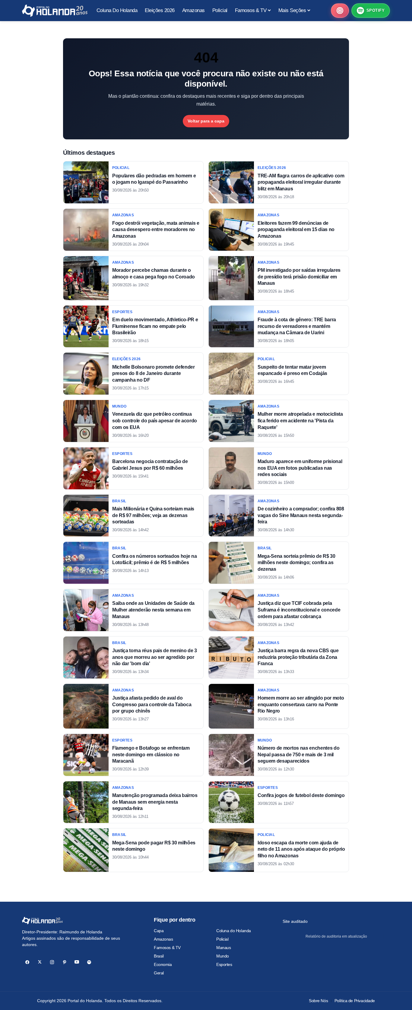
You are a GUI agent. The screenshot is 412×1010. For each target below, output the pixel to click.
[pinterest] (64, 962)
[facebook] (27, 962)
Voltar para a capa (206, 121)
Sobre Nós (318, 1000)
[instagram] (52, 962)
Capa (158, 930)
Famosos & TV (167, 947)
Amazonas (163, 939)
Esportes (224, 964)
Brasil (158, 956)
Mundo (222, 956)
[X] (39, 962)
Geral (159, 972)
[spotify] (89, 962)
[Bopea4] (54, 11)
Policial (222, 939)
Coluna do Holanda (233, 930)
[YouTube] (76, 962)
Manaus (223, 947)
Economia (163, 964)
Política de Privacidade (354, 1000)
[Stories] (340, 10)
